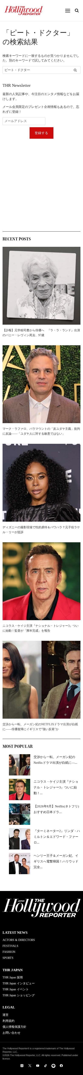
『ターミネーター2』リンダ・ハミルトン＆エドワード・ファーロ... (57, 836)
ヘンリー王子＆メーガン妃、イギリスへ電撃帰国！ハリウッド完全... (56, 861)
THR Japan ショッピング (19, 995)
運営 (6, 1014)
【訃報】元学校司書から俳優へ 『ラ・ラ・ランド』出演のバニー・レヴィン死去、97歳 (41, 333)
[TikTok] (46, 1066)
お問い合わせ (11, 1032)
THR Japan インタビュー (19, 983)
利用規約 (8, 1020)
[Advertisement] (41, 184)
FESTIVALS (10, 946)
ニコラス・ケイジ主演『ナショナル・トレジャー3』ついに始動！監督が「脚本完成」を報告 (41, 628)
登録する (42, 133)
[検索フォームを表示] (77, 11)
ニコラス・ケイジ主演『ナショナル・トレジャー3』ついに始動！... (56, 787)
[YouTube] (38, 1066)
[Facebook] (61, 1066)
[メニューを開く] (68, 10)
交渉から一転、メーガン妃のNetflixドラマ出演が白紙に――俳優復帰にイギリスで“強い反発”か (40, 727)
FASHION (9, 952)
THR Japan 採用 (13, 977)
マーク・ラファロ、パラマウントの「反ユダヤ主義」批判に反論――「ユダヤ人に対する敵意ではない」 (41, 431)
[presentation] (41, 286)
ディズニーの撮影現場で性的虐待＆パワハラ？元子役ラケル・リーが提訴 (41, 530)
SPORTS (8, 957)
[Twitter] (30, 1066)
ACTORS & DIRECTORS (19, 940)
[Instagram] (22, 1066)
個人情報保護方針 (14, 1026)
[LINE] (53, 1066)
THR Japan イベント (16, 989)
